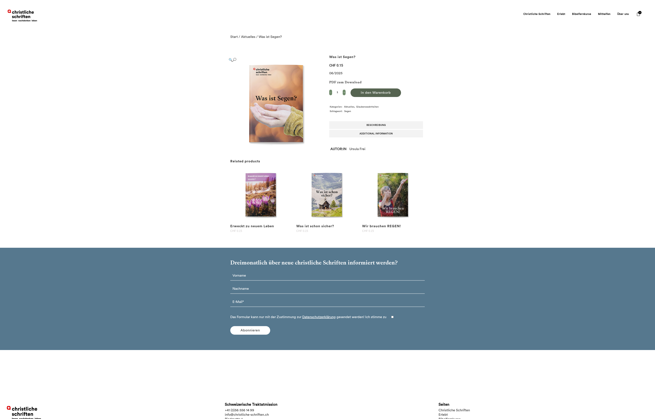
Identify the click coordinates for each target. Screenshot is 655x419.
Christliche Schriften (454, 410)
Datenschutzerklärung (319, 317)
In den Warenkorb (376, 92)
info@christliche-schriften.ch (247, 414)
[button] (275, 59)
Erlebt (443, 414)
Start (234, 37)
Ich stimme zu (376, 317)
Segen (347, 111)
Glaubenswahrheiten (367, 107)
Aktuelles (248, 37)
